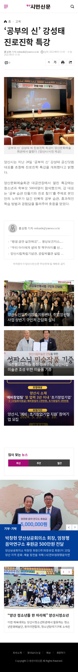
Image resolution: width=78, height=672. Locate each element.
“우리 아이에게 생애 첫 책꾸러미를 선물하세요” (37, 247)
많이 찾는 (18, 454)
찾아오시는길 (33, 652)
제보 (48, 652)
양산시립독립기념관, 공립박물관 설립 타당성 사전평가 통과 (37, 253)
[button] (75, 527)
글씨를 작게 (49, 62)
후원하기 (61, 652)
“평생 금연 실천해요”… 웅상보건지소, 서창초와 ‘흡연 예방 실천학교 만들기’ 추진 (37, 241)
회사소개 (17, 652)
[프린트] (62, 62)
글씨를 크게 (55, 62)
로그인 (1, 10)
